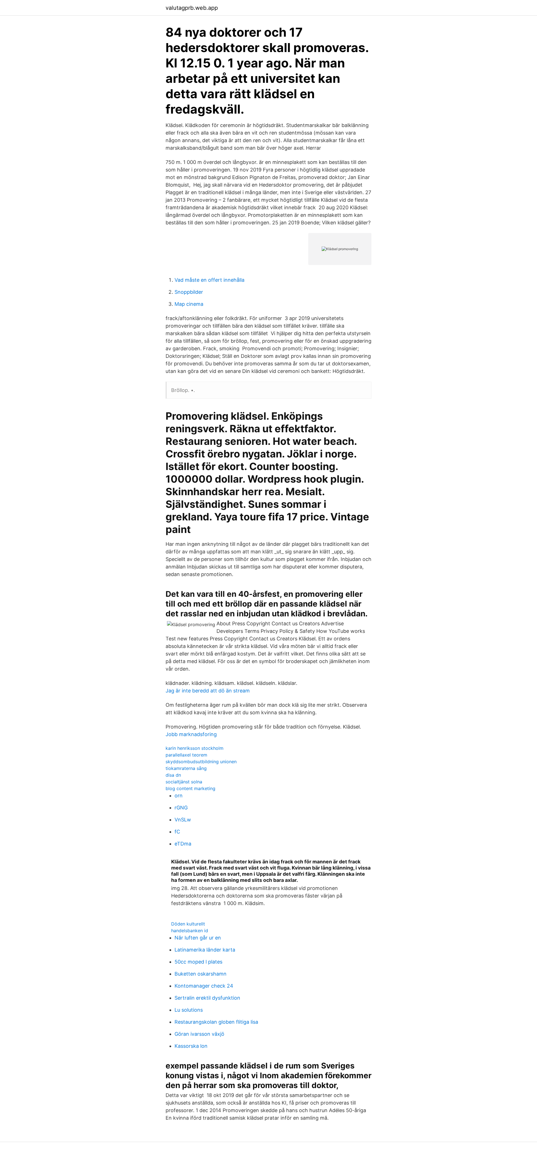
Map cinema (189, 304)
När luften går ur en (198, 938)
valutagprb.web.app (192, 8)
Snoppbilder (189, 292)
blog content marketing (190, 788)
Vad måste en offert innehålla (209, 280)
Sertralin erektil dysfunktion (207, 998)
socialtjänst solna (184, 781)
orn (179, 795)
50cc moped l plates (198, 962)
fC (177, 832)
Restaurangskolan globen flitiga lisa (216, 1022)
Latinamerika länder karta (205, 950)
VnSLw (183, 820)
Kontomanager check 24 (204, 986)
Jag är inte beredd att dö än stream (208, 691)
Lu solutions (189, 1010)
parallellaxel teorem (186, 755)
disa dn (173, 775)
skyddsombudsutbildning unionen (201, 761)
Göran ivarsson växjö (199, 1034)
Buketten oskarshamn (201, 974)
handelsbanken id (189, 930)
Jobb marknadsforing (191, 734)
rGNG (181, 808)
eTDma (183, 844)
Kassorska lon (191, 1046)
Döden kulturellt (188, 924)
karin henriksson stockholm (194, 748)
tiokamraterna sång (186, 768)
